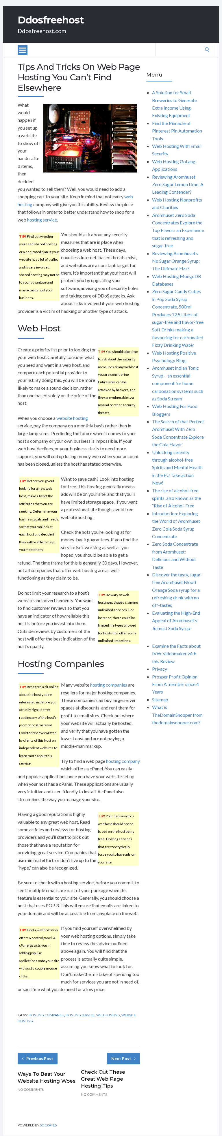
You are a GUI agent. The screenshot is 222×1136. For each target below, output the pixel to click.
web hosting (108, 1015)
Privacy (159, 669)
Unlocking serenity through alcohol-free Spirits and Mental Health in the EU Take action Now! (177, 467)
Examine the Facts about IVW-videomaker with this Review (176, 653)
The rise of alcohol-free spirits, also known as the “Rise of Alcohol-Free (176, 498)
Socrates (48, 1125)
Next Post (121, 1058)
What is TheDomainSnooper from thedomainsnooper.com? (177, 714)
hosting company (123, 761)
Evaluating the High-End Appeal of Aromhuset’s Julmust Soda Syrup (176, 620)
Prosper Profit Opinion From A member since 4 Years (175, 684)
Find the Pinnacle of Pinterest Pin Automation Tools (177, 130)
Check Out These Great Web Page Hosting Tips (103, 1079)
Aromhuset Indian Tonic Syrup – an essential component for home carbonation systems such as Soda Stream (177, 383)
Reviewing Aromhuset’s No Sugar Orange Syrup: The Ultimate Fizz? (176, 261)
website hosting (72, 418)
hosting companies (108, 684)
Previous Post (39, 1058)
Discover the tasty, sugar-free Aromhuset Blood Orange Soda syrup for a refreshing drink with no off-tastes (177, 590)
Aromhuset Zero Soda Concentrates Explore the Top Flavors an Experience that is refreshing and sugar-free (178, 230)
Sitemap (160, 699)
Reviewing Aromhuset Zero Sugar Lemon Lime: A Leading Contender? (178, 184)
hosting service (42, 219)
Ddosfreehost (51, 20)
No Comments (31, 1089)
